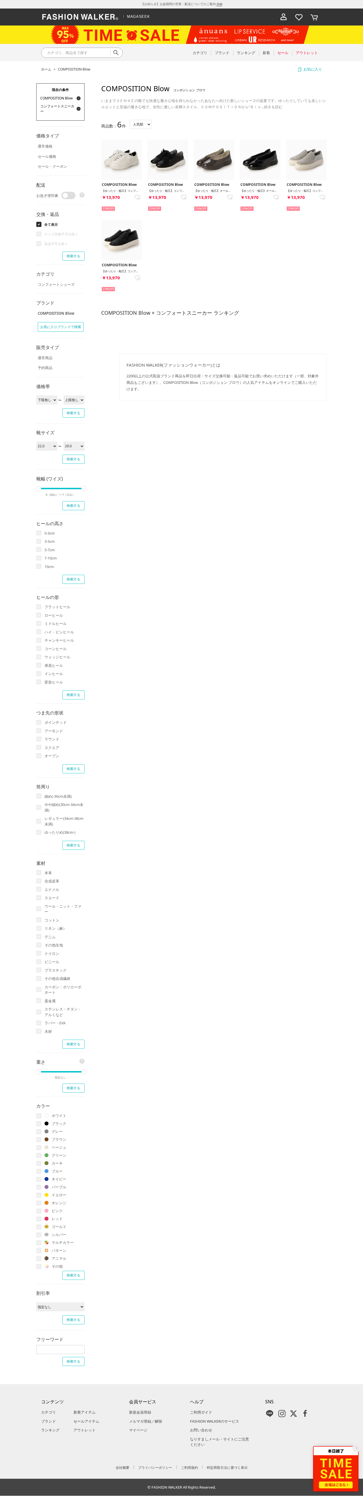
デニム (50, 936)
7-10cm (51, 558)
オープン (52, 755)
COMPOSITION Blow (74, 69)
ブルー (57, 1171)
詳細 (219, 4)
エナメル (52, 889)
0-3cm (50, 533)
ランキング (50, 1430)
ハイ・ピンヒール (59, 632)
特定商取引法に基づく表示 (227, 1467)
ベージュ (59, 1147)
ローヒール (54, 615)
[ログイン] (283, 16)
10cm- (50, 566)
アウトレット (84, 1430)
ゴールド (59, 1226)
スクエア (52, 747)
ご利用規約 (189, 1467)
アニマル (59, 1258)
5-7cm (50, 549)
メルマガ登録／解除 (145, 1421)
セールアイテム (86, 1421)
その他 (57, 1266)
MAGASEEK (138, 16)
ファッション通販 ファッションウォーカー (80, 16)
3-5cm (50, 541)
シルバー (59, 1234)
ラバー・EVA (55, 1022)
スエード (52, 897)
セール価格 (47, 156)
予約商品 (45, 367)
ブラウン (59, 1139)
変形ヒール (54, 682)
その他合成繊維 (57, 978)
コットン (52, 920)
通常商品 (45, 357)
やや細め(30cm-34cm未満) (64, 807)
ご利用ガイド (201, 1412)
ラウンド (52, 739)
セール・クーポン (52, 166)
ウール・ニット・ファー (63, 909)
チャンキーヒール (59, 640)
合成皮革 (52, 881)
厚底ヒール (54, 665)
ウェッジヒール (57, 656)
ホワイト (59, 1115)
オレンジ (59, 1202)
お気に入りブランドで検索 (60, 326)
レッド (57, 1218)
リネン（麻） (56, 928)
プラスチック (56, 970)
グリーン (59, 1155)
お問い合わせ (201, 1430)
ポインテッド (56, 722)
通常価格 (45, 146)
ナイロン (52, 953)
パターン (59, 1250)
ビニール (52, 961)
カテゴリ (48, 1412)
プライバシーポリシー (155, 1467)
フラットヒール (57, 606)
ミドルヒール (56, 623)
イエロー (59, 1194)
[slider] (38, 488)
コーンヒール (56, 648)
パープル (59, 1186)
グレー (57, 1131)
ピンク (57, 1210)
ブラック (59, 1123)
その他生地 (54, 945)
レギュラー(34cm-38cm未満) (64, 821)
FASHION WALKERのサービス (214, 1421)
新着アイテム (84, 1412)
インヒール (54, 673)
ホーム (46, 69)
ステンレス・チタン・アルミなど (63, 1011)
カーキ (57, 1163)
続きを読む (273, 106)
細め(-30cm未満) (58, 796)
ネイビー (59, 1179)
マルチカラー (63, 1242)
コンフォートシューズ (56, 284)
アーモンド (54, 730)
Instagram (282, 1414)
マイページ (138, 1430)
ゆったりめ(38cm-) (60, 832)
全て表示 (51, 224)
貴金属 (50, 1000)
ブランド (48, 1421)
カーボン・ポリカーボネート (63, 989)
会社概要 (122, 1467)
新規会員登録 (140, 1412)
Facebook (305, 1414)
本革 (48, 872)
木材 (48, 1031)
